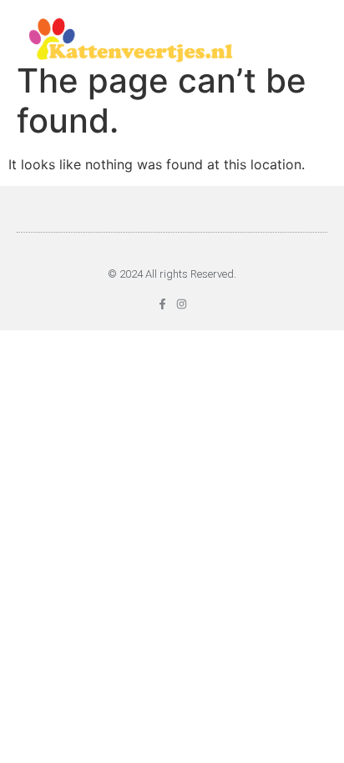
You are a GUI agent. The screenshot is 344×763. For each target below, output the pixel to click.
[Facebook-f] (162, 304)
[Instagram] (181, 304)
